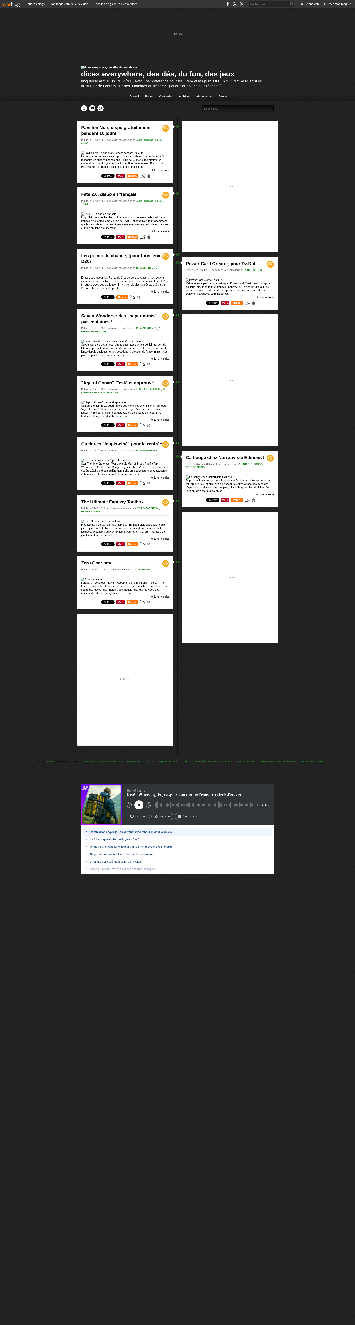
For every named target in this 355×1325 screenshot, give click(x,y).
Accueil (134, 96)
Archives (184, 96)
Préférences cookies (313, 761)
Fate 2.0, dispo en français (108, 194)
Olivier (49, 761)
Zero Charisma (97, 562)
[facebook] (228, 4)
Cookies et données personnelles (277, 761)
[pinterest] (241, 4)
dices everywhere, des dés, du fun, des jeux (158, 74)
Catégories (166, 96)
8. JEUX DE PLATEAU (148, 389)
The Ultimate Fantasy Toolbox (112, 501)
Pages (149, 96)
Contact (223, 96)
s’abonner (141, 816)
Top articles (133, 761)
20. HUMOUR (142, 569)
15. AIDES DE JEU (146, 268)
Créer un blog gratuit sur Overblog (102, 761)
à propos (188, 816)
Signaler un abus (168, 761)
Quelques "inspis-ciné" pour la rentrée (121, 443)
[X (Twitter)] (234, 4)
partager (164, 816)
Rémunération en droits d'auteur (213, 761)
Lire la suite (161, 170)
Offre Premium (245, 761)
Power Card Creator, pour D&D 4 (220, 263)
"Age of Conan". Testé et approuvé (117, 382)
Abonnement (204, 96)
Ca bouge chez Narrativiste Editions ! (225, 457)
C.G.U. (186, 761)
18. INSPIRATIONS (146, 450)
